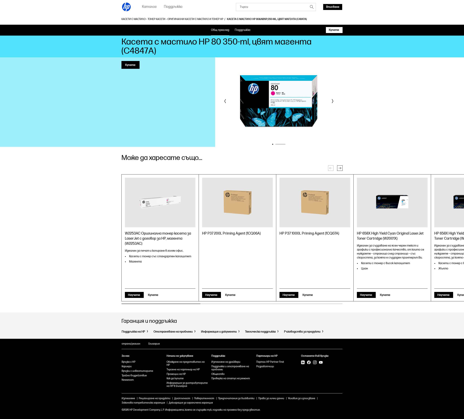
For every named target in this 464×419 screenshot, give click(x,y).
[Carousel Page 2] (285, 144)
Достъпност (182, 398)
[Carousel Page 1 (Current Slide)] (277, 144)
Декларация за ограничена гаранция (191, 402)
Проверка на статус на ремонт (230, 378)
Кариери (127, 366)
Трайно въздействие (134, 375)
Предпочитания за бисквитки (236, 398)
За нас (126, 355)
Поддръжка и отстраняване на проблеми (230, 368)
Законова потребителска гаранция (143, 402)
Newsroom (128, 379)
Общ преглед (220, 30)
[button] (225, 101)
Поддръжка (242, 30)
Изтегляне (128, 398)
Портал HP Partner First (270, 361)
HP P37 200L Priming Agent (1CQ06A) (231, 233)
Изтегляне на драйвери (225, 361)
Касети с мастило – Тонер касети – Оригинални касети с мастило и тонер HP (172, 19)
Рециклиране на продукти (154, 398)
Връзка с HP (128, 361)
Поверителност (204, 398)
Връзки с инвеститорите (137, 371)
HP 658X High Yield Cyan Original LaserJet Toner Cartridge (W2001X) (390, 236)
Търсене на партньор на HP (183, 369)
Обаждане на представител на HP (186, 363)
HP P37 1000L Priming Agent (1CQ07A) (309, 233)
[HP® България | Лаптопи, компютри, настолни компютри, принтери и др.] (126, 7)
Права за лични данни (271, 398)
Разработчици (265, 366)
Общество (218, 374)
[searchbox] (272, 7)
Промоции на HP (176, 374)
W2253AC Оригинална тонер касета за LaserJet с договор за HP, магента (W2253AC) (158, 238)
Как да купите (175, 378)
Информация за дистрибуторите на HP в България (187, 384)
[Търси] (312, 7)
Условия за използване (301, 398)
